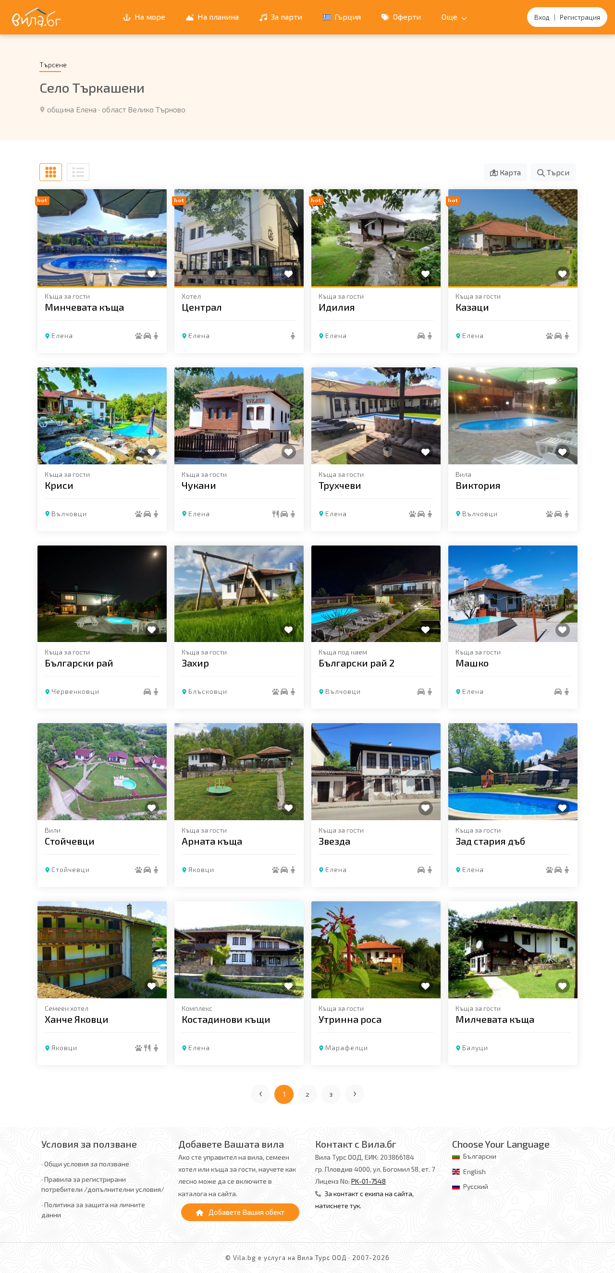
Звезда (334, 841)
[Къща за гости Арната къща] (239, 771)
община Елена (72, 109)
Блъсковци (207, 691)
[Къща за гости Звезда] (376, 771)
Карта (509, 172)
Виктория (478, 485)
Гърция (346, 16)
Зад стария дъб (490, 841)
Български (479, 1156)
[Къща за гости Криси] (102, 415)
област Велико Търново (143, 109)
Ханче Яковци (77, 1019)
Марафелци (346, 1047)
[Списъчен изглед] (78, 172)
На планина (217, 16)
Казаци (472, 307)
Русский (475, 1186)
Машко (472, 662)
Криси (59, 485)
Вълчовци (69, 513)
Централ (202, 307)
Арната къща (212, 841)
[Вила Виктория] (513, 415)
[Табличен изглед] (50, 172)
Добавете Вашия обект (245, 1212)
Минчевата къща (84, 307)
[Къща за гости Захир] (239, 594)
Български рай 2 (356, 662)
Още (450, 16)
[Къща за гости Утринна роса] (376, 949)
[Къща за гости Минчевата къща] (102, 237)
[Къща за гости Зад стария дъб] (513, 771)
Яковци (201, 869)
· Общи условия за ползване (85, 1164)
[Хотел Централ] (239, 237)
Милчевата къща (494, 1019)
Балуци (475, 1047)
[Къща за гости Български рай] (102, 594)
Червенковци (75, 691)
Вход (542, 17)
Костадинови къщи (226, 1019)
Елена (62, 335)
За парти (285, 16)
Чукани (199, 485)
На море (149, 16)
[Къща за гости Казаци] (513, 237)
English (474, 1171)
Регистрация (580, 17)
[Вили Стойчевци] (102, 771)
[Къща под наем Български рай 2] (376, 594)
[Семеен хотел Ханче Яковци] (102, 949)
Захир (195, 662)
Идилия (337, 307)
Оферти (406, 16)
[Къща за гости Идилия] (376, 237)
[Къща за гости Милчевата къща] (513, 949)
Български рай (79, 662)
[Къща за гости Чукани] (239, 415)
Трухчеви (340, 485)
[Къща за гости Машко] (513, 594)
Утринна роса (350, 1019)
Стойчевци (70, 841)
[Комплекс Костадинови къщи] (239, 949)
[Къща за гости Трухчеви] (376, 415)
